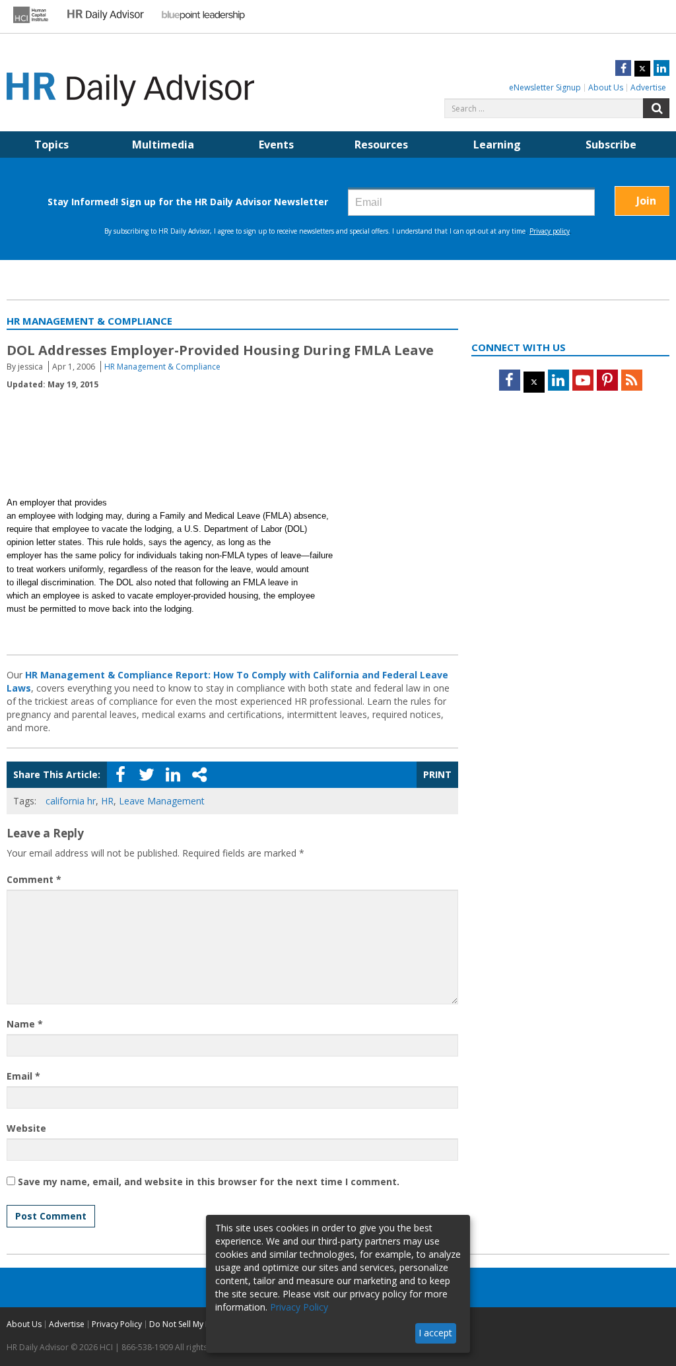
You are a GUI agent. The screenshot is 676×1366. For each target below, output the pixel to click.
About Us (605, 87)
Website (26, 1128)
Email (23, 1076)
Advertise (648, 87)
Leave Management (162, 801)
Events (276, 144)
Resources (381, 144)
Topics (51, 144)
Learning (497, 144)
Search (656, 108)
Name (25, 1024)
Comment (34, 879)
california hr (71, 801)
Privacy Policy (117, 1324)
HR (107, 801)
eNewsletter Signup (545, 87)
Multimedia (163, 144)
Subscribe (611, 144)
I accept (435, 1332)
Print (437, 774)
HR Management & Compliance (162, 366)
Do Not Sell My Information (199, 1324)
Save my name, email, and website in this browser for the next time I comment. (208, 1181)
